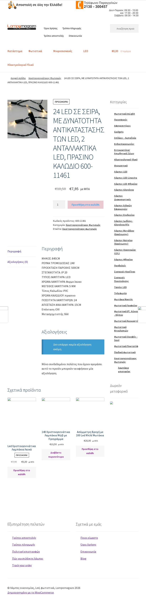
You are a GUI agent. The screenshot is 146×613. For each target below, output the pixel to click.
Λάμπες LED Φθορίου (125, 183)
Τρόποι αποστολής (54, 35)
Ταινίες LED (120, 287)
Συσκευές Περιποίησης (121, 279)
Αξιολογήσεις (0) (17, 262)
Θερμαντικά (120, 165)
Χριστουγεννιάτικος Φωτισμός (44, 78)
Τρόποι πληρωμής (71, 28)
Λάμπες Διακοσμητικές (122, 197)
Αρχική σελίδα (18, 78)
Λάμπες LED (120, 171)
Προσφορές (120, 119)
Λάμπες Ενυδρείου (124, 215)
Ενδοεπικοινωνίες (124, 144)
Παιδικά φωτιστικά (124, 352)
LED (85, 51)
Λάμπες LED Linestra (125, 177)
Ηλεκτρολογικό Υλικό (20, 65)
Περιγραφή (14, 251)
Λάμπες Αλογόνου (124, 189)
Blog (83, 558)
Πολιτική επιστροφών (26, 551)
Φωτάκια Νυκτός (123, 299)
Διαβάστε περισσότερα (56, 454)
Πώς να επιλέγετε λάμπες (27, 558)
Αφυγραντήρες (122, 125)
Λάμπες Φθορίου (123, 259)
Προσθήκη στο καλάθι (85, 204)
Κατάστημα (14, 51)
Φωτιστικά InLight (124, 113)
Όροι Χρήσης (51, 28)
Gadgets (119, 131)
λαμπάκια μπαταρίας (124, 369)
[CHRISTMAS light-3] (27, 119)
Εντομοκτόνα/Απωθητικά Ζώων (124, 151)
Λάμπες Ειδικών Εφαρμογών (123, 207)
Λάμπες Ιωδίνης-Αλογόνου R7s (123, 222)
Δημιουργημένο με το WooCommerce (30, 592)
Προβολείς (120, 265)
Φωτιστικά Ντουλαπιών (121, 328)
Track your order (22, 565)
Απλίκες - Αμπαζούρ (125, 137)
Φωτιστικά (35, 51)
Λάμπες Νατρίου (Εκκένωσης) (123, 242)
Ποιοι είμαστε (89, 538)
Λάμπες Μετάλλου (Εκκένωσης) (124, 232)
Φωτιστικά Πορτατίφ (126, 346)
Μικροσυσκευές (62, 51)
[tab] (21, 251)
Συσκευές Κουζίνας (124, 271)
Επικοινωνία (75, 35)
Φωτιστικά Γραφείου (125, 305)
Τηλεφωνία (120, 293)
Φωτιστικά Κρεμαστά (126, 321)
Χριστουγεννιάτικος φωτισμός (79, 229)
